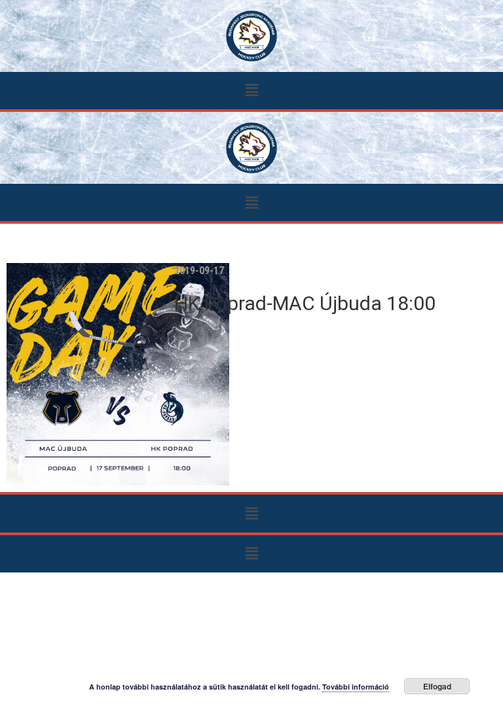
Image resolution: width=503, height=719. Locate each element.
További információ (355, 687)
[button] (251, 91)
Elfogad (437, 686)
